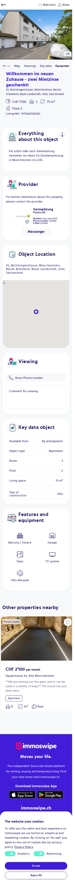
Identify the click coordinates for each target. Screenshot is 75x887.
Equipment (62, 66)
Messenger (36, 231)
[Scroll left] (4, 66)
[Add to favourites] (65, 622)
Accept (36, 865)
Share (64, 4)
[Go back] (3, 4)
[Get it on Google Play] (50, 795)
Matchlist (49, 4)
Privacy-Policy (23, 847)
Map (17, 66)
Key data (46, 66)
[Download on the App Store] (22, 795)
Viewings (30, 66)
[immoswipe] (36, 746)
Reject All (36, 875)
